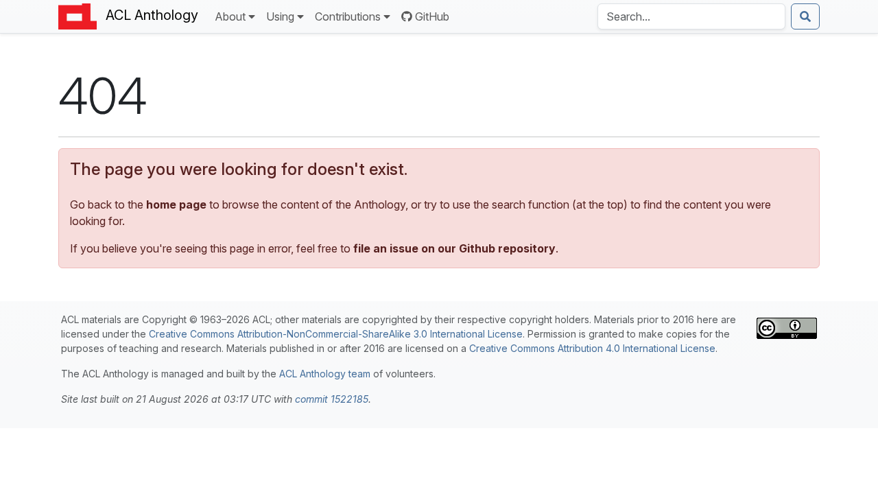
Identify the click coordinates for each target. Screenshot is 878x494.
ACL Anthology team (324, 373)
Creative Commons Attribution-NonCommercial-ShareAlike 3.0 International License (336, 334)
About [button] (230, 16)
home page (176, 204)
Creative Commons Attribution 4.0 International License (592, 348)
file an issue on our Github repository (454, 248)
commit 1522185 (331, 399)
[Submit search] (805, 16)
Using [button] (280, 16)
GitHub (432, 16)
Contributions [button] (348, 16)
